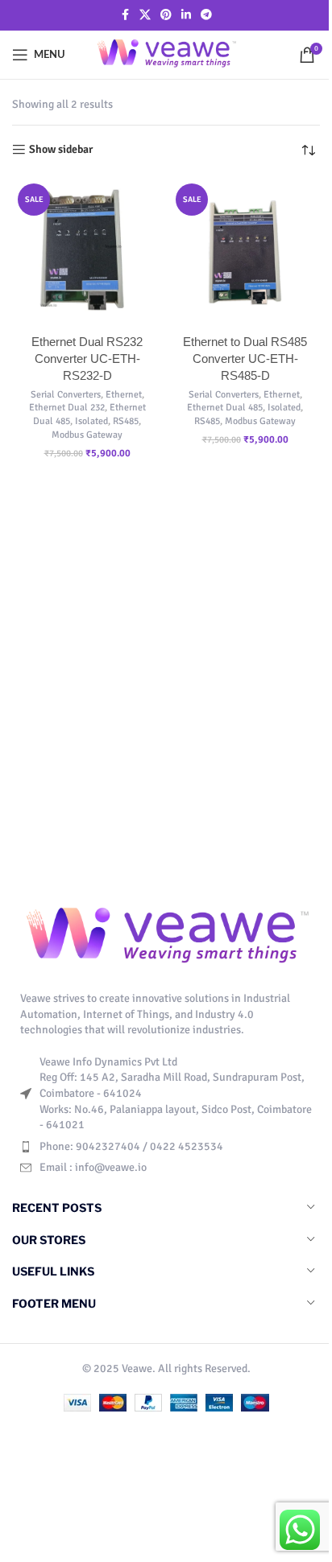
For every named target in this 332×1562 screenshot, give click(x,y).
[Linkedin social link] (186, 15)
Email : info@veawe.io (93, 1167)
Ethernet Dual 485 (225, 407)
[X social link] (145, 15)
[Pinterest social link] (166, 15)
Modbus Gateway (87, 434)
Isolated (91, 421)
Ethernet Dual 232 (67, 407)
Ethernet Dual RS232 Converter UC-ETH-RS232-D (87, 358)
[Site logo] (166, 53)
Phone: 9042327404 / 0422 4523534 (131, 1146)
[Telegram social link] (206, 15)
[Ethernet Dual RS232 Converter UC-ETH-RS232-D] (87, 253)
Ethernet (124, 394)
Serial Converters (66, 394)
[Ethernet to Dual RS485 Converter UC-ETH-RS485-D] (245, 253)
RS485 (126, 421)
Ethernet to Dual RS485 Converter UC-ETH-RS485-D (245, 358)
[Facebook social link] (125, 15)
